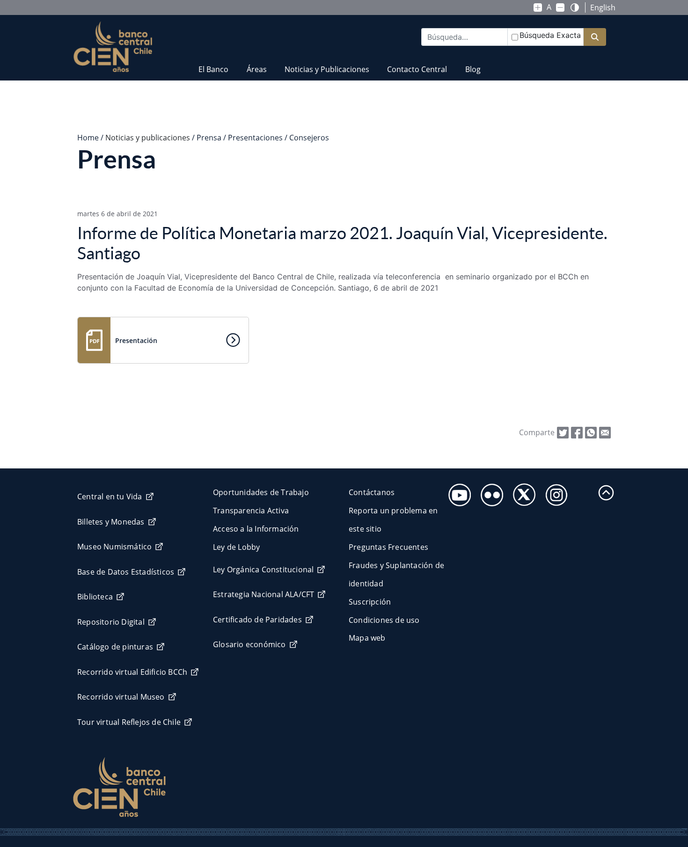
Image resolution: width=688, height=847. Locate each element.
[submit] (594, 37)
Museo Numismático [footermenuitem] (114, 546)
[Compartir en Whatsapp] (591, 432)
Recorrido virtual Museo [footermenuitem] (121, 697)
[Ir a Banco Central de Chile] (113, 47)
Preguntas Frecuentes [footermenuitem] (388, 547)
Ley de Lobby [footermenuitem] (236, 547)
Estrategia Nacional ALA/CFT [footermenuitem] (263, 594)
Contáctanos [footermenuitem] (372, 492)
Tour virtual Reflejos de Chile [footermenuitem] (129, 722)
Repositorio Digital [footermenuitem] (111, 622)
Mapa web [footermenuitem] (367, 638)
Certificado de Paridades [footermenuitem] (257, 619)
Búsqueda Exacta (550, 35)
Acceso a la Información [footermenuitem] (256, 529)
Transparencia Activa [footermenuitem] (251, 510)
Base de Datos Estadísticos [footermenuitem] (125, 572)
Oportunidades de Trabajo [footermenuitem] (261, 492)
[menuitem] (213, 63)
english (602, 7)
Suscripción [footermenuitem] (370, 602)
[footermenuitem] (457, 492)
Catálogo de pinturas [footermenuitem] (115, 647)
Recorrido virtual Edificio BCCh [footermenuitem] (132, 672)
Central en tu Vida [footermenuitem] (109, 496)
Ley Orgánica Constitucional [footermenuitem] (263, 569)
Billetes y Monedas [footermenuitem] (111, 522)
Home (88, 137)
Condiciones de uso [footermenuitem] (384, 620)
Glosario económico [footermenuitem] (249, 644)
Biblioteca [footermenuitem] (95, 596)
